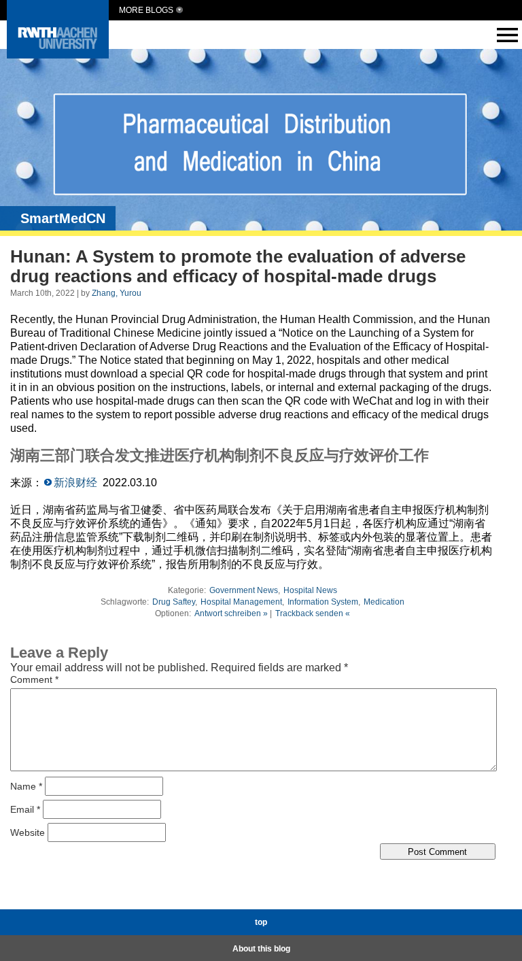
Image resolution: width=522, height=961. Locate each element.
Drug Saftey (173, 602)
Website (27, 832)
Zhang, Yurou (116, 293)
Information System (323, 602)
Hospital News (310, 590)
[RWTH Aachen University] (58, 55)
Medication (384, 602)
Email (25, 809)
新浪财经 (75, 482)
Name (26, 786)
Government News (243, 590)
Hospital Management (241, 602)
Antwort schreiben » (231, 613)
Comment (34, 679)
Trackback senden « (312, 613)
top (261, 922)
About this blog (261, 949)
